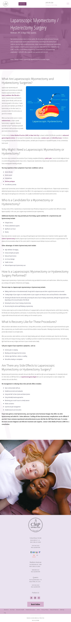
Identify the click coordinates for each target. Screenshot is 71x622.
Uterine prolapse (10, 181)
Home (11, 59)
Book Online (22, 4)
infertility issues (57, 138)
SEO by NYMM (35, 620)
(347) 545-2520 (49, 3)
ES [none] (37, 555)
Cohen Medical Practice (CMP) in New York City (25, 135)
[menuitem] (6, 610)
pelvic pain (48, 158)
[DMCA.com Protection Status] (35, 615)
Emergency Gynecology (51, 5)
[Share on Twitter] (35, 433)
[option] (37, 555)
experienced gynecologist (29, 377)
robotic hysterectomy (8, 238)
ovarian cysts (45, 138)
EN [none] (34, 555)
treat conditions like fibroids (10, 95)
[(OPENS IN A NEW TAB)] (37, 433)
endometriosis (6, 120)
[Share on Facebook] (33, 433)
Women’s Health (19, 59)
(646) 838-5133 (35, 570)
